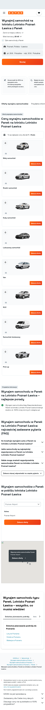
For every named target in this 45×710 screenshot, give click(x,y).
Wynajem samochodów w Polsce (21, 660)
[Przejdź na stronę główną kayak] (15, 12)
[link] (22, 522)
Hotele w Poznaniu (14, 637)
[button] (4, 13)
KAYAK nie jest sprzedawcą (15, 694)
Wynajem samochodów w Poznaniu (21, 662)
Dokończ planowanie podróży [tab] (17, 617)
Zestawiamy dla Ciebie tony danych (18, 698)
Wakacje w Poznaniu (14, 640)
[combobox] (13, 32)
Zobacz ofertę (36, 164)
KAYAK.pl (16, 658)
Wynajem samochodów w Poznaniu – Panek (21, 665)
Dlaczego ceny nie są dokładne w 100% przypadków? (20, 702)
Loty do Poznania (13, 634)
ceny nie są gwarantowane (12, 687)
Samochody (25, 658)
